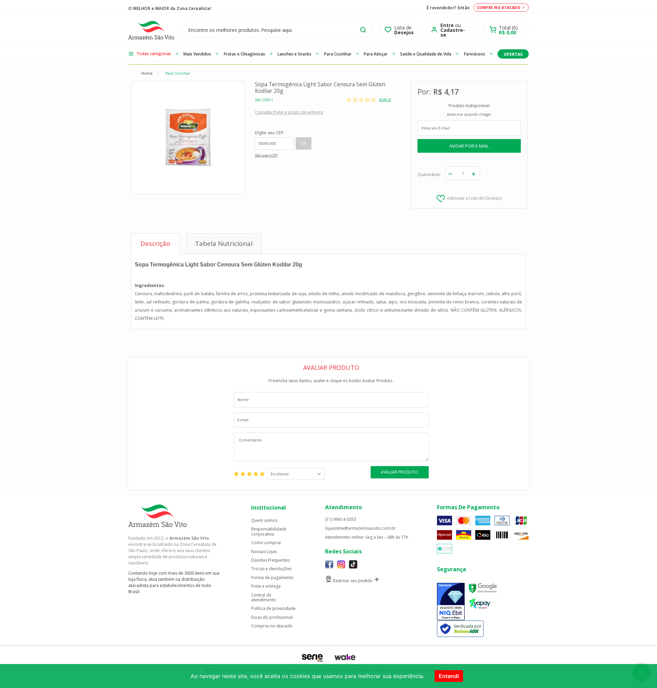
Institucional (268, 507)
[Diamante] (451, 601)
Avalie (385, 100)
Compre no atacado (498, 7)
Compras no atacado (272, 626)
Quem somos (264, 520)
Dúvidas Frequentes (270, 560)
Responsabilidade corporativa (268, 532)
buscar (363, 29)
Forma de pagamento (272, 577)
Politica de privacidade (273, 608)
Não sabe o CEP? (266, 155)
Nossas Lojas (264, 551)
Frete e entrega (266, 586)
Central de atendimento (263, 598)
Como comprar (266, 542)
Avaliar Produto (399, 472)
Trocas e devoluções (271, 568)
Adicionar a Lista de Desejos (474, 198)
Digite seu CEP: (269, 133)
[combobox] (295, 474)
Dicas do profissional (272, 617)
